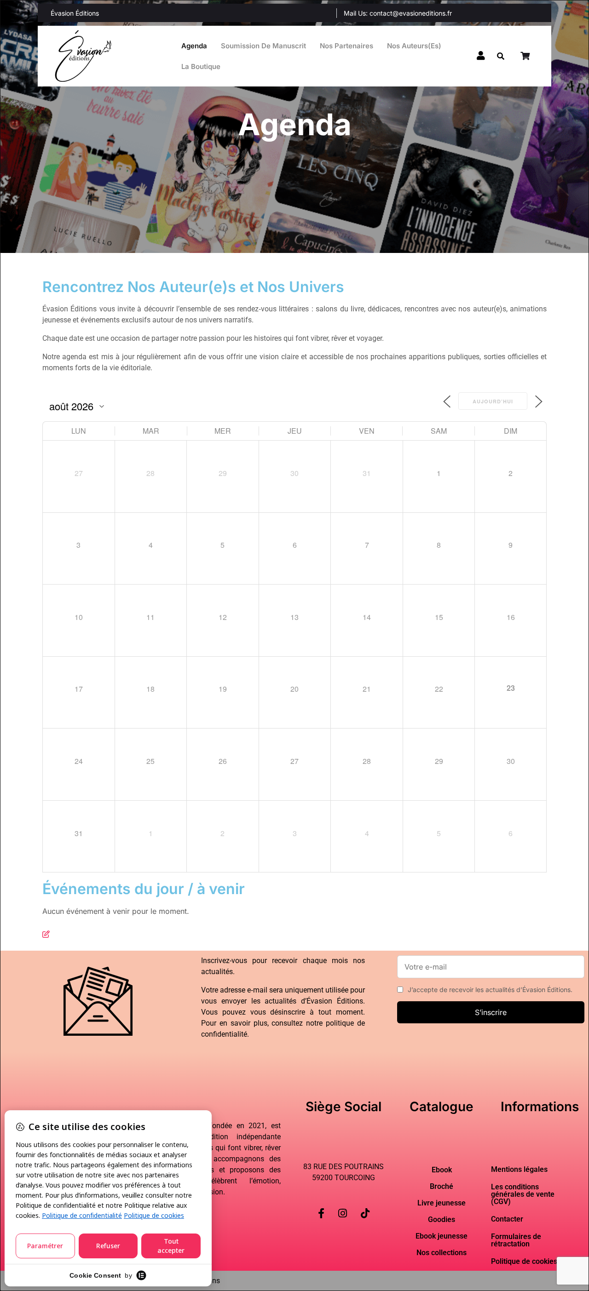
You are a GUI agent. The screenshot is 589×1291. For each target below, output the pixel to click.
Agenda (194, 45)
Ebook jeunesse (442, 1236)
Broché (441, 1186)
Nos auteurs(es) (414, 45)
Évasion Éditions (75, 13)
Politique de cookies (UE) (532, 1261)
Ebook (442, 1170)
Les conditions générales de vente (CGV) (522, 1194)
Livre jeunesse (441, 1203)
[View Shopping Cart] (525, 56)
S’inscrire (491, 1012)
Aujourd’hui (493, 401)
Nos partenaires (346, 45)
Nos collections (441, 1253)
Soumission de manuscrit (263, 45)
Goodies (441, 1219)
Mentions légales (519, 1169)
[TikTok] (365, 1206)
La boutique (200, 66)
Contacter (507, 1219)
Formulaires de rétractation (516, 1240)
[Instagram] (342, 1206)
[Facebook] (321, 1206)
